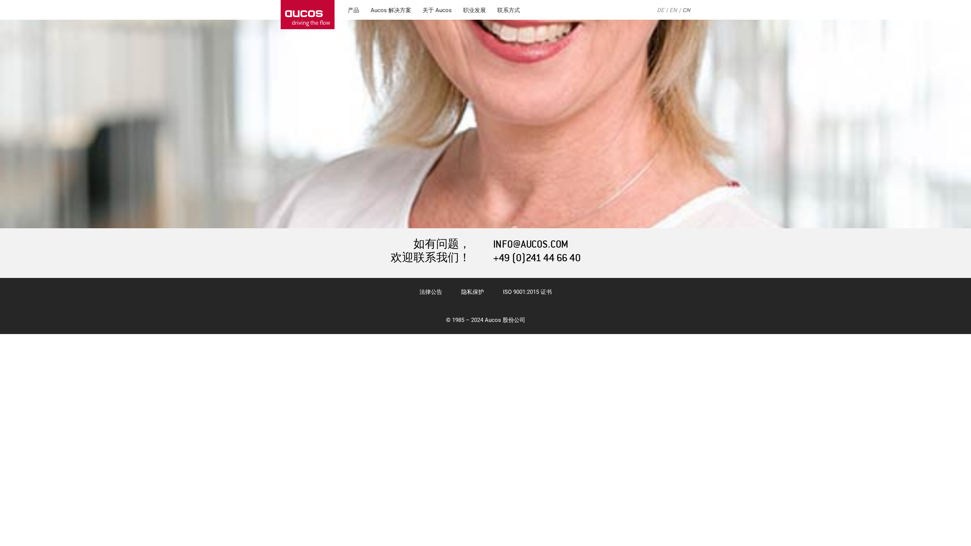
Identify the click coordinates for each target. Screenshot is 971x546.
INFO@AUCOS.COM (530, 244)
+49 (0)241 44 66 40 (537, 258)
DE (660, 10)
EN (673, 10)
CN (686, 10)
